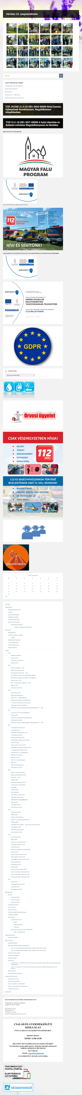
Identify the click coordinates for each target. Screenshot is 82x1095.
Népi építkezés (12, 632)
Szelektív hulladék (13, 914)
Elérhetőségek (8, 892)
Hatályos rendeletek (13, 955)
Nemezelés (14, 787)
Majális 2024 (14, 814)
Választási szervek (13, 979)
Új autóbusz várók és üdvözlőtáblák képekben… (23, 675)
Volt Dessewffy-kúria (13, 645)
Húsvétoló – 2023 (15, 777)
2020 (9, 690)
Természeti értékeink (13, 614)
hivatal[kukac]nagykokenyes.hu (17, 1014)
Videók (13, 637)
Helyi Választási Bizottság (15, 973)
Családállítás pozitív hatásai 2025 (20, 859)
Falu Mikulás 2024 (16, 827)
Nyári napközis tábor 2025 (18, 857)
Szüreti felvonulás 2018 (17, 660)
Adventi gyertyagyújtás (17, 829)
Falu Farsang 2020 (16, 692)
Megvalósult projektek (17, 624)
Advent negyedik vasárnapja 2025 (20, 877)
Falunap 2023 (14, 789)
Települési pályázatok (14, 619)
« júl (6, 596)
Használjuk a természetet (18, 794)
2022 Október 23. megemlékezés (19, 752)
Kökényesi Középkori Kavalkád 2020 (20, 700)
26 (24, 591)
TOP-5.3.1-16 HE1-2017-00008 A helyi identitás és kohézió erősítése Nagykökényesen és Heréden (34, 967)
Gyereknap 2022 (15, 730)
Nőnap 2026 (14, 882)
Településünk (8, 607)
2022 (9, 725)
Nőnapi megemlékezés (17, 695)
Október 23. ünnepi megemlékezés (20, 819)
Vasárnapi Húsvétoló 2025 (18, 844)
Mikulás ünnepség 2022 (17, 765)
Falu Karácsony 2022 (16, 767)
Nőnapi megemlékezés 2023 (18, 775)
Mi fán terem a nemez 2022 (18, 745)
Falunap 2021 (14, 715)
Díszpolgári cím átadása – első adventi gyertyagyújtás (25, 824)
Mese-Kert (13, 762)
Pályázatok (11, 960)
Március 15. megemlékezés (18, 842)
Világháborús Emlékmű (14, 640)
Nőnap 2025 (14, 839)
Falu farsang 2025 (16, 837)
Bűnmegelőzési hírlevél (11, 89)
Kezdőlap (7, 604)
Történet (10, 612)
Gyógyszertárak (12, 909)
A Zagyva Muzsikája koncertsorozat (21, 702)
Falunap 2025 (14, 852)
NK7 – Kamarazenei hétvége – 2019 (20, 683)
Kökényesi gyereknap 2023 (18, 782)
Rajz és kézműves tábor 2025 (19, 854)
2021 (9, 710)
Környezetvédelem (13, 937)
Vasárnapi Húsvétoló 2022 (18, 727)
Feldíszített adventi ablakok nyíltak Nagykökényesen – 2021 (27, 722)
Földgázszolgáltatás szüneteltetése (14, 98)
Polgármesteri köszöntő (14, 609)
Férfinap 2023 (14, 802)
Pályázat (16, 927)
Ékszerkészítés (15, 792)
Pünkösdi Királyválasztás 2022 (19, 732)
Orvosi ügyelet (12, 907)
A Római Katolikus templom (15, 635)
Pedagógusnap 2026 (16, 889)
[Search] (61, 76)
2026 (9, 879)
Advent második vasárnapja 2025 (20, 872)
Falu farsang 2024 (15, 812)
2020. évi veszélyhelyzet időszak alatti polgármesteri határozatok (28, 948)
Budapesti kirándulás (16, 720)
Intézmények (11, 917)
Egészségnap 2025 (16, 864)
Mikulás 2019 (14, 685)
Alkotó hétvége (15, 742)
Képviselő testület (12, 943)
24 (8, 591)
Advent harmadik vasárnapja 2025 (20, 874)
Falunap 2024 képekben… (17, 817)
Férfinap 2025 (14, 867)
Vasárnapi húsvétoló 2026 (18, 884)
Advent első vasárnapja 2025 (18, 869)
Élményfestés (8, 92)
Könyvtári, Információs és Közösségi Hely (22, 929)
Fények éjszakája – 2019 (17, 668)
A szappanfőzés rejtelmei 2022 (19, 750)
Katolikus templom (16, 655)
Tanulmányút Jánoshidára (18, 785)
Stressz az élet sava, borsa (18, 772)
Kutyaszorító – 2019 (16, 680)
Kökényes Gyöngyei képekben (19, 705)
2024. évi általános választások (16, 983)
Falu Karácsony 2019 (16, 687)
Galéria (7, 650)
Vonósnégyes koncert (16, 735)
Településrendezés (10, 935)
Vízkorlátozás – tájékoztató (12, 95)
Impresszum (8, 992)
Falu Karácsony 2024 (16, 832)
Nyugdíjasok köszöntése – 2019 (19, 673)
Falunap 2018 (14, 658)
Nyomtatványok (15, 899)
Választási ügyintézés (14, 981)
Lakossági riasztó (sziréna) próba (13, 86)
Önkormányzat (9, 940)
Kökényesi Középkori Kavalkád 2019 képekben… (24, 678)
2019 (9, 665)
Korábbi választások (13, 989)
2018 (9, 653)
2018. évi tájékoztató (19, 932)
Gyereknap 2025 (15, 847)
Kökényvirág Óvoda (16, 919)
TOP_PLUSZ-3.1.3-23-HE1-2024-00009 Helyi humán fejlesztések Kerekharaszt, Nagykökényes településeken (35, 963)
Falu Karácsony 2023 (16, 807)
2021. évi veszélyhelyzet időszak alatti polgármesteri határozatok (28, 950)
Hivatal (10, 894)
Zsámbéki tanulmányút (17, 797)
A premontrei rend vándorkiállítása (20, 712)
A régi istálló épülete (13, 642)
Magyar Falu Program (14, 622)
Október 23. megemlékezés (19, 799)
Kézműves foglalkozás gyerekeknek (20, 849)
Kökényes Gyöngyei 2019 (17, 670)
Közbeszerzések (12, 958)
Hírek (15, 922)
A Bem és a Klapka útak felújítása (23, 627)
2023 (9, 770)
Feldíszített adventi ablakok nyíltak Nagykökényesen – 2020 (27, 707)
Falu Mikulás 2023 (16, 804)
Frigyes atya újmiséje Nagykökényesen (21, 717)
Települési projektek (13, 617)
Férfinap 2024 (14, 822)
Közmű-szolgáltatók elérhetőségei (17, 912)
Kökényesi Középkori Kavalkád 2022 (20, 747)
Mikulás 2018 (14, 663)
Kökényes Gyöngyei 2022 (17, 737)
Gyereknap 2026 (15, 887)
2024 (9, 809)
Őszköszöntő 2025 (16, 862)
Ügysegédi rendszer (13, 904)
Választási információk (11, 976)
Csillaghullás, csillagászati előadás (20, 740)
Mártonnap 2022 (15, 757)
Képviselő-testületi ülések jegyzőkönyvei (18, 945)
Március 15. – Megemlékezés (19, 697)
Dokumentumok (15, 897)
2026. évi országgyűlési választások (17, 986)
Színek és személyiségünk (18, 760)
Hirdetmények (12, 971)
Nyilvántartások (15, 902)
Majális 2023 (14, 780)
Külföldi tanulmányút (16, 755)
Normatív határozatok (14, 953)
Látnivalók (8, 630)
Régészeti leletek (12, 647)
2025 (9, 834)
